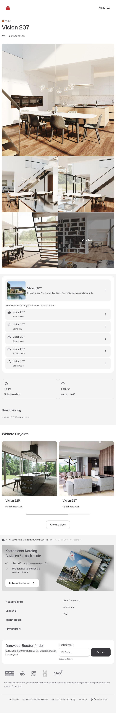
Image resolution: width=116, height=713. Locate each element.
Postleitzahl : (66, 645)
